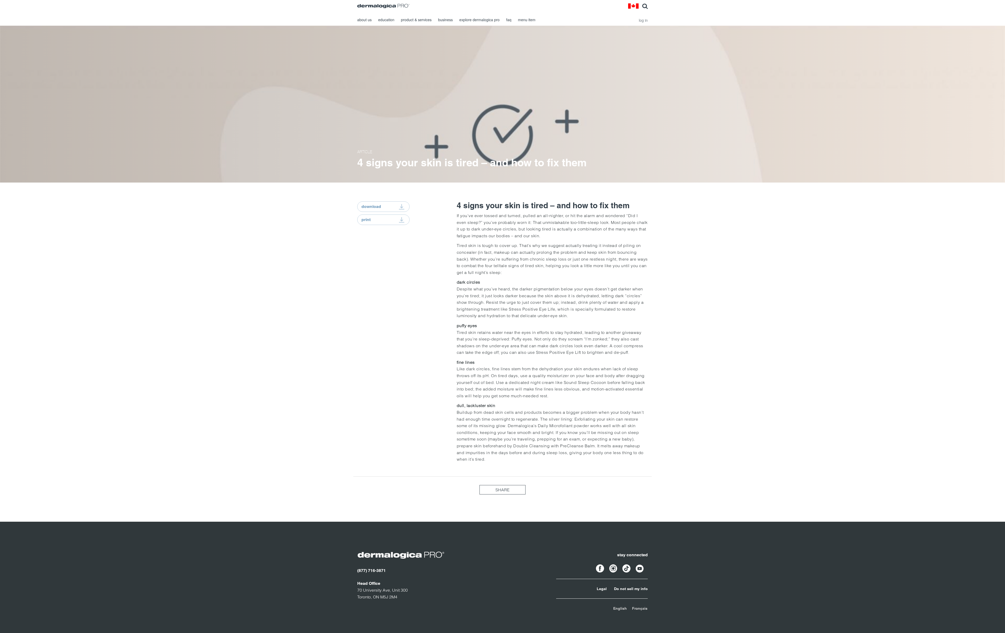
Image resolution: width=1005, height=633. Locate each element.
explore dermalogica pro (479, 19)
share (502, 489)
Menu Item (526, 19)
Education (386, 19)
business (445, 19)
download (371, 206)
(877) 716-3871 (371, 570)
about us (364, 19)
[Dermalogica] (383, 6)
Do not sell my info (631, 589)
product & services (416, 19)
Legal (602, 589)
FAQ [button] (508, 19)
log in (643, 20)
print (366, 219)
